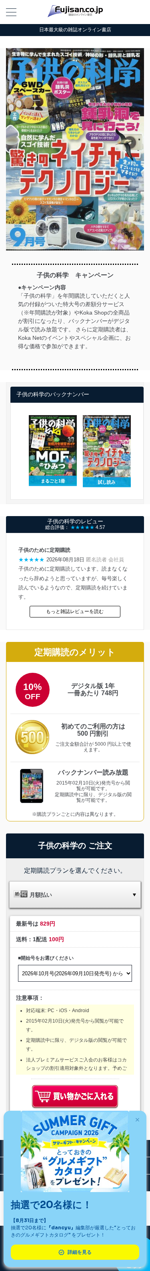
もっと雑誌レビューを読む (75, 611)
